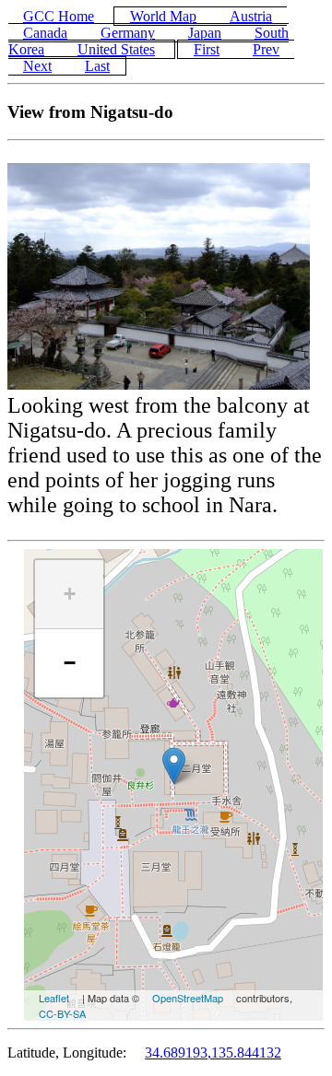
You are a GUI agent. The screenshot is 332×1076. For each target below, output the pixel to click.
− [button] (70, 662)
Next (37, 66)
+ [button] (70, 593)
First (206, 49)
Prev (266, 49)
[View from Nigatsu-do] (173, 766)
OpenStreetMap (187, 997)
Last (97, 66)
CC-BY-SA (62, 1013)
